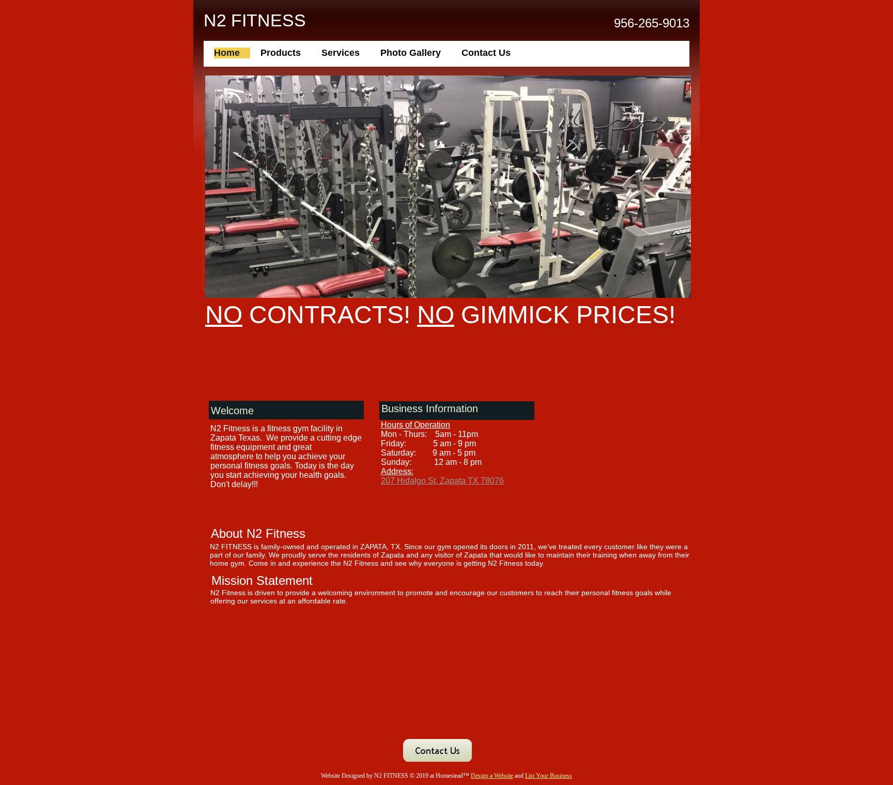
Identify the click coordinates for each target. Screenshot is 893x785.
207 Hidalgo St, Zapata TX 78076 (442, 480)
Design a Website (492, 775)
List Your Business (548, 775)
